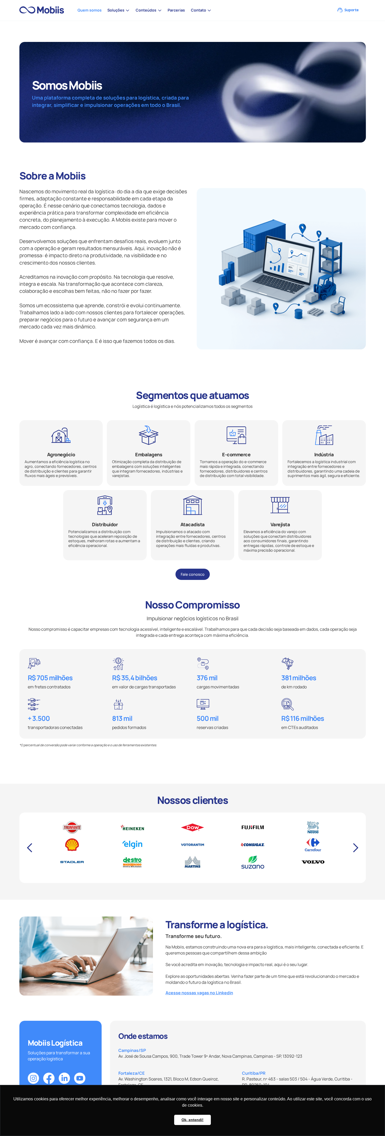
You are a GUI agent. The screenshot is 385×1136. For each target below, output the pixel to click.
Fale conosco (193, 574)
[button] (118, 10)
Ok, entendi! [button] (193, 1120)
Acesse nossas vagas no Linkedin (199, 993)
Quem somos (90, 10)
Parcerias (176, 10)
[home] (43, 10)
